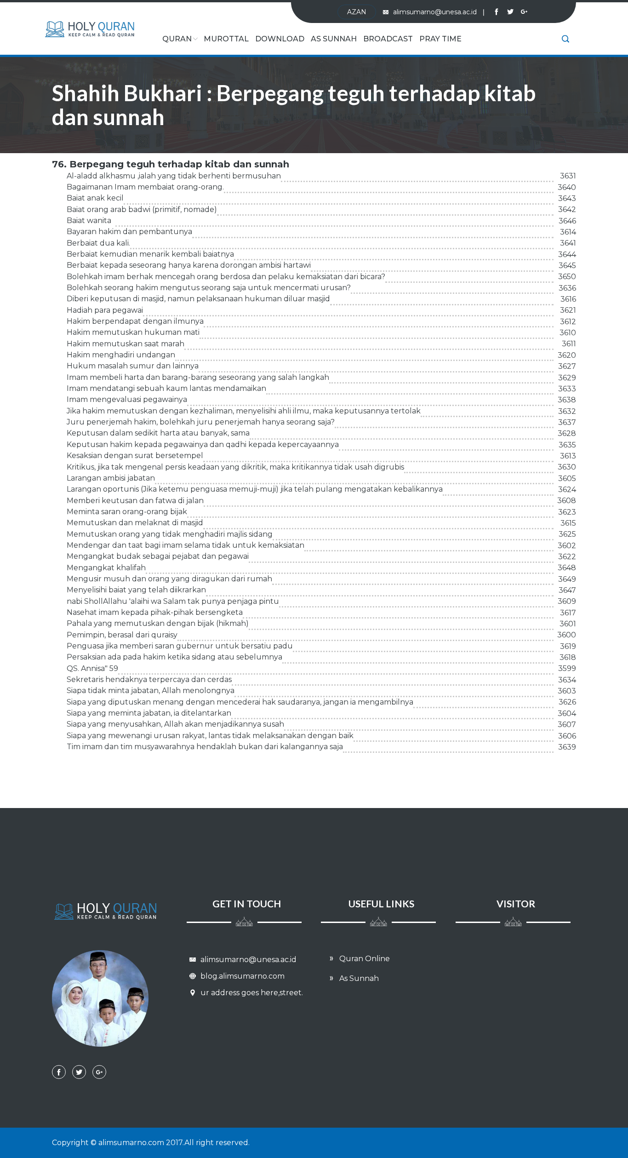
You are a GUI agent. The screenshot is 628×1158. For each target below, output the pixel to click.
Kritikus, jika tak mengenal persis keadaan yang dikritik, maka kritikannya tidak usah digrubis (235, 467)
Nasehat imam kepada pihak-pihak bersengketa (155, 612)
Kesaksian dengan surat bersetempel (135, 455)
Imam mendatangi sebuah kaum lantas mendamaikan (166, 388)
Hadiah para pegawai (105, 310)
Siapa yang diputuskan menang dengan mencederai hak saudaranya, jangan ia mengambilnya (240, 702)
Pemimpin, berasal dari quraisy (122, 635)
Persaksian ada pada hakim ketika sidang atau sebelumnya (174, 657)
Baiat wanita (89, 220)
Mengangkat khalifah (106, 567)
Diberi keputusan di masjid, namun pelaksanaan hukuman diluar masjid (198, 298)
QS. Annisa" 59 (92, 668)
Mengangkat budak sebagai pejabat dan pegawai (158, 556)
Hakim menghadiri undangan (121, 354)
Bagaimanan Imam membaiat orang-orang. (145, 187)
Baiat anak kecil (95, 198)
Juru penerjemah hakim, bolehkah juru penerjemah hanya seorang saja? (201, 422)
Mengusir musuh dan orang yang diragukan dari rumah (169, 578)
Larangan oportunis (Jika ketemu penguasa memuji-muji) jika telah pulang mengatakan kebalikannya (255, 489)
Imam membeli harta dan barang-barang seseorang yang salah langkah (198, 377)
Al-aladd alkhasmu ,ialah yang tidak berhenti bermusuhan (174, 176)
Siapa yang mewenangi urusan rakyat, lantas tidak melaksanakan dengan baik (210, 735)
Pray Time (440, 38)
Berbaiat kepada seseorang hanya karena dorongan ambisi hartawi (189, 265)
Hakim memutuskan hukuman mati (133, 332)
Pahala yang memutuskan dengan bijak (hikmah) (158, 623)
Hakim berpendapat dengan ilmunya (135, 321)
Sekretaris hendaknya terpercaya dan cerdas (149, 679)
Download (279, 38)
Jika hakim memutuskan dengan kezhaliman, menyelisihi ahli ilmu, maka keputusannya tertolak (244, 411)
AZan (356, 12)
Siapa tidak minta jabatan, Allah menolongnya (150, 690)
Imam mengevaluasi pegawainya (127, 399)
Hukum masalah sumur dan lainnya (133, 365)
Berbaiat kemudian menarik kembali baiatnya (150, 254)
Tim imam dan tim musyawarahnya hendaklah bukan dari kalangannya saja (205, 746)
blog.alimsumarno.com (242, 976)
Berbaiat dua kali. (98, 243)
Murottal (226, 38)
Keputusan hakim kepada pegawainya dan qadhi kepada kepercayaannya (203, 444)
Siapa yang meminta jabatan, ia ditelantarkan (149, 713)
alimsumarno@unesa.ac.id (438, 12)
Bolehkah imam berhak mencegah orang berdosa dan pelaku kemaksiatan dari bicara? (226, 276)
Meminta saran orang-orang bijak (127, 511)
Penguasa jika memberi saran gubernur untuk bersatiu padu (180, 646)
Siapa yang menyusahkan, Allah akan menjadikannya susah (175, 724)
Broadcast (388, 38)
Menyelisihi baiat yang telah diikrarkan (136, 589)
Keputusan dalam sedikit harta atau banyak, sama (158, 433)
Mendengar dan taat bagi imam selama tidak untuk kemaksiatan (185, 545)
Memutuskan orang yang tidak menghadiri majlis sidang (170, 534)
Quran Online (363, 958)
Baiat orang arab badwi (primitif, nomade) (142, 209)
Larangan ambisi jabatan (111, 478)
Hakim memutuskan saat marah (125, 343)
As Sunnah (334, 38)
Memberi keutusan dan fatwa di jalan (135, 500)
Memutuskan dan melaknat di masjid (135, 522)
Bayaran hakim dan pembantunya (129, 231)
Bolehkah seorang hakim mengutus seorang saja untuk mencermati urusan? (209, 287)
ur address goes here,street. (251, 992)
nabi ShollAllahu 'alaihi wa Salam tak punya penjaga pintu (173, 601)
